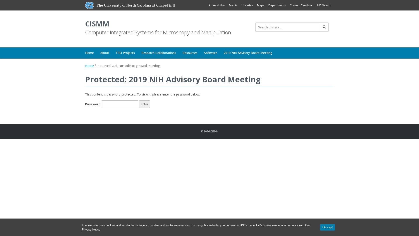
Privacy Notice (91, 229)
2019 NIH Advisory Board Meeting (248, 53)
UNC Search (323, 5)
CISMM (97, 23)
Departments (277, 5)
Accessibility (217, 5)
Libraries (247, 5)
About (104, 53)
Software (210, 53)
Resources (190, 53)
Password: (93, 104)
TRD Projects (125, 53)
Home (89, 53)
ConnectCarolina (301, 5)
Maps (260, 5)
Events (233, 5)
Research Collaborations (158, 53)
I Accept (327, 227)
